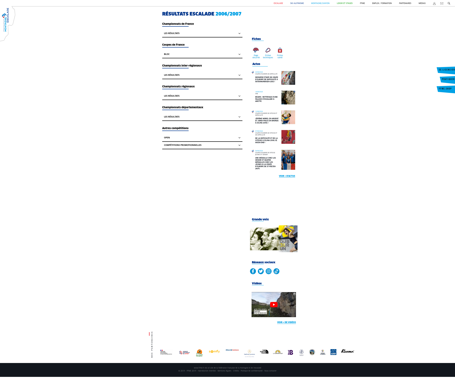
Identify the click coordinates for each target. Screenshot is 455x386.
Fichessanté (280, 57)
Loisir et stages (345, 3)
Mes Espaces (434, 4)
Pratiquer (448, 79)
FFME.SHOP (445, 89)
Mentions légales (224, 371)
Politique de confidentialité (252, 371)
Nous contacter (270, 371)
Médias (422, 3)
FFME (362, 3)
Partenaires (405, 3)
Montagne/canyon (320, 3)
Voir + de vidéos (286, 322)
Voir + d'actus (287, 176)
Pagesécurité (256, 57)
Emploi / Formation (382, 3)
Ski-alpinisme (297, 3)
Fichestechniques (268, 57)
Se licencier (447, 70)
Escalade (278, 3)
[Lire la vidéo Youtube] (274, 304)
